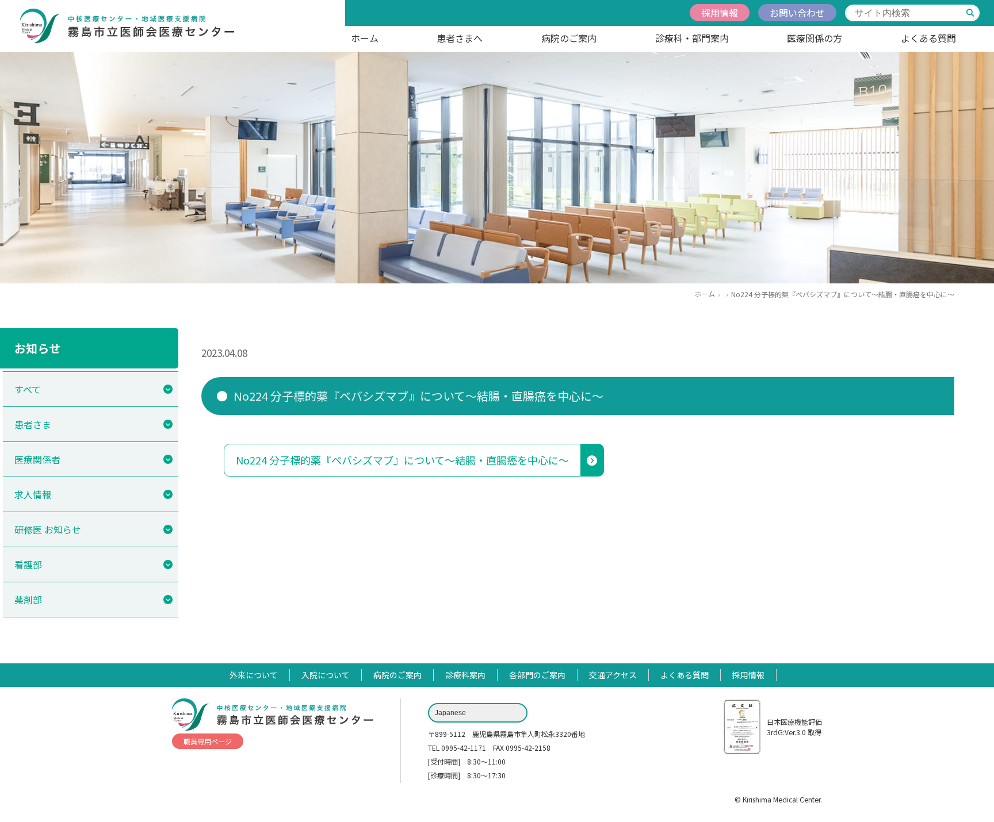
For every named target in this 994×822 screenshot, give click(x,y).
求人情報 (32, 494)
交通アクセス (613, 675)
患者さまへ (460, 38)
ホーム (365, 38)
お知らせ (37, 348)
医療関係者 (37, 459)
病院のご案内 (569, 38)
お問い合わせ (797, 13)
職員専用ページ (207, 741)
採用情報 (719, 13)
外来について (254, 675)
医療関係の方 (814, 38)
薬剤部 (28, 599)
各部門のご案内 (537, 675)
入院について (325, 675)
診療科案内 (465, 675)
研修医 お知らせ (47, 529)
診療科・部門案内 (692, 38)
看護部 (28, 564)
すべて (27, 389)
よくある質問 (928, 38)
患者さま (32, 424)
